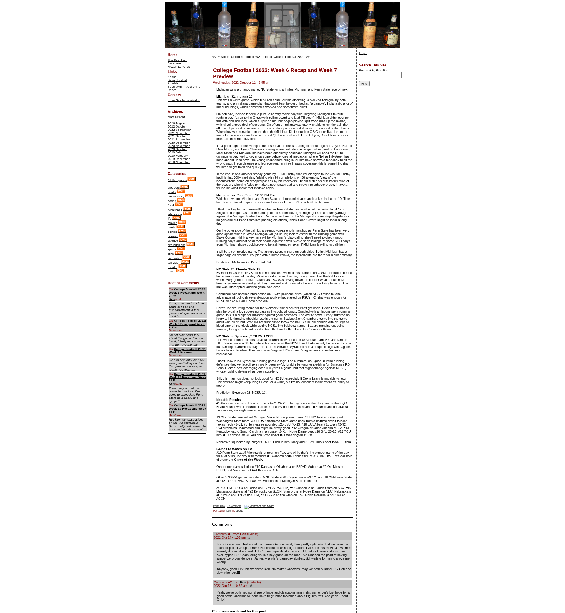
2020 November (179, 146)
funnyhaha (175, 209)
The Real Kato (177, 60)
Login (363, 53)
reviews (173, 236)
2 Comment (234, 506)
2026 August (176, 123)
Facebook (174, 63)
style (171, 253)
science (173, 240)
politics (172, 231)
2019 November (179, 162)
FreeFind (382, 70)
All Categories (177, 180)
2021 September (179, 139)
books (172, 192)
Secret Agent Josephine (184, 86)
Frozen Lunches (179, 66)
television (174, 262)
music (171, 227)
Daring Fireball (177, 80)
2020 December (179, 142)
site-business (176, 245)
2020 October (177, 149)
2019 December (179, 158)
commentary (176, 196)
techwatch (175, 258)
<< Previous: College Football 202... (237, 56)
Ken (172, 299)
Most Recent (176, 116)
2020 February (178, 155)
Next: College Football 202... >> (287, 56)
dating (172, 200)
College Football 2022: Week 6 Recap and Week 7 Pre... (187, 292)
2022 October (177, 126)
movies (172, 223)
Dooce (172, 89)
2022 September (179, 129)
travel (171, 271)
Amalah (173, 83)
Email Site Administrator (184, 100)
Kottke (172, 76)
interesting (175, 214)
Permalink (219, 506)
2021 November (179, 133)
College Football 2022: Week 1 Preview (187, 350)
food (171, 205)
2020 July (174, 152)
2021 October (177, 136)
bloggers (174, 187)
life (170, 218)
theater (172, 267)
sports (172, 249)
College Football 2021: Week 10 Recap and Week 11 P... (187, 377)
